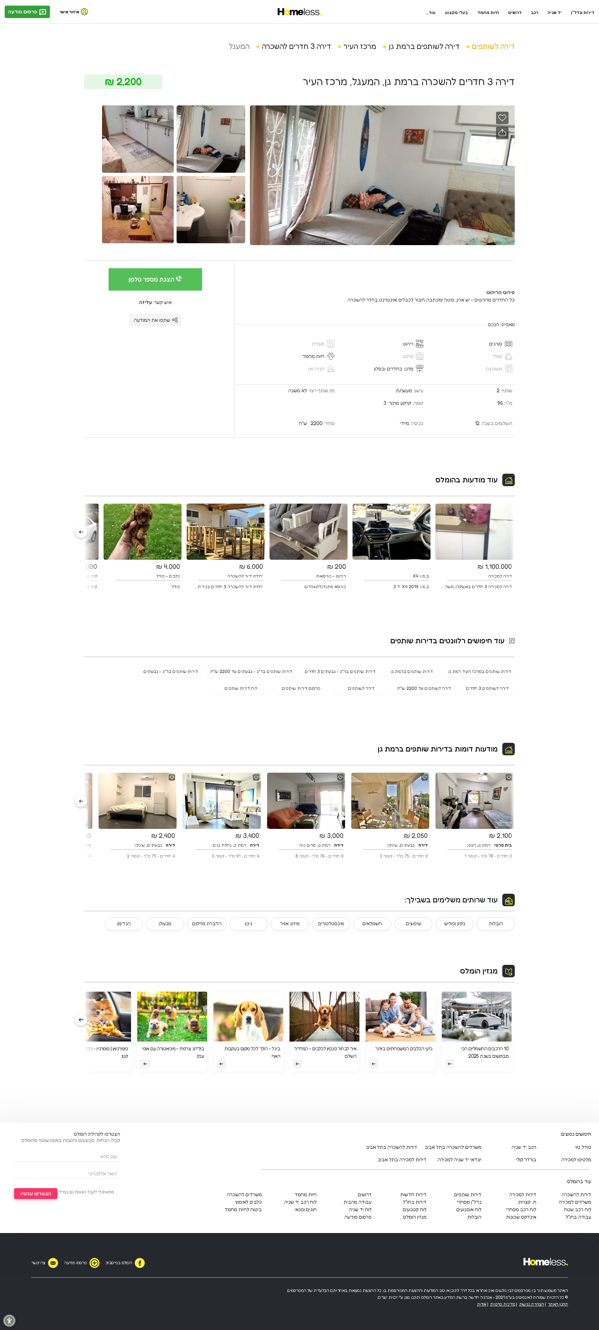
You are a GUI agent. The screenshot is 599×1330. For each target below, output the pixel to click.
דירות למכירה (522, 1194)
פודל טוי (583, 1147)
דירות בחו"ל (414, 1202)
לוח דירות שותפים (241, 688)
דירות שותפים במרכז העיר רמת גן (479, 671)
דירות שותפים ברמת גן (412, 671)
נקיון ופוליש (454, 923)
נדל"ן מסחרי (469, 1202)
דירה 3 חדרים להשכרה (296, 46)
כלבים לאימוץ (248, 1202)
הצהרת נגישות (531, 1304)
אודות (481, 1304)
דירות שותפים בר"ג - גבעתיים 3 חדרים (340, 671)
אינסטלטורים (331, 923)
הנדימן (124, 923)
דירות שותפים (467, 1194)
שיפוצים (413, 923)
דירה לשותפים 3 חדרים (487, 688)
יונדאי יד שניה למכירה (459, 1159)
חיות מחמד (488, 12)
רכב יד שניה (524, 1147)
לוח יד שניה (360, 1209)
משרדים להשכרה (244, 1194)
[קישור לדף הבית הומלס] (300, 12)
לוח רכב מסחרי (521, 1209)
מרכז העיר (359, 46)
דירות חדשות (413, 1194)
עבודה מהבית (357, 1202)
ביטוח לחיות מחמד (243, 1209)
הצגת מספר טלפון (152, 279)
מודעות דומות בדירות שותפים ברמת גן (437, 748)
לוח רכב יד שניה (300, 1202)
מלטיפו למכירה (576, 1159)
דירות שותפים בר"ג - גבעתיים (171, 671)
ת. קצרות (527, 1202)
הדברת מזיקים (207, 923)
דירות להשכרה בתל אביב (391, 1147)
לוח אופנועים (468, 1209)
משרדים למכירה (575, 1202)
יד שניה (555, 12)
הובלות (496, 923)
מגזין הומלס (479, 970)
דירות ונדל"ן (582, 12)
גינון (248, 923)
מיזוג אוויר (290, 923)
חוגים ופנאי (306, 1209)
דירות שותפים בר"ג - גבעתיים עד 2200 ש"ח (251, 671)
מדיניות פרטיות (502, 1304)
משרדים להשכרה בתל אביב (453, 1147)
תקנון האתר (558, 1304)
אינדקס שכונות (521, 1217)
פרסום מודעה (23, 11)
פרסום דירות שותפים (301, 688)
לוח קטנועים (414, 1209)
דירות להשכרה (576, 1194)
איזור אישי (69, 11)
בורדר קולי (526, 1159)
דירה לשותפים (493, 46)
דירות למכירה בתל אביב (402, 1159)
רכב (534, 12)
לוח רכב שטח (577, 1209)
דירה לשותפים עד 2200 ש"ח (424, 688)
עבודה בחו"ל (578, 1217)
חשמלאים (372, 923)
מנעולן (165, 923)
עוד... (431, 12)
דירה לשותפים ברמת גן (424, 46)
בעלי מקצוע (456, 12)
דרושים (515, 12)
